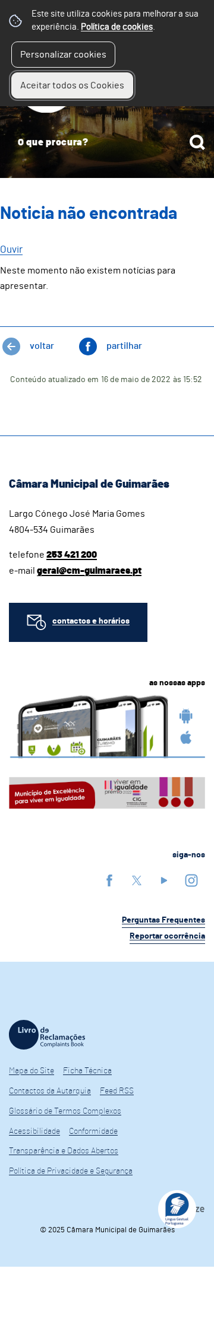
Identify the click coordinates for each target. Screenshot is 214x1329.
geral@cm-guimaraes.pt (89, 571)
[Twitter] (136, 880)
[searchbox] (107, 142)
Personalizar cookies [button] (63, 54)
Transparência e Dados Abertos (63, 1151)
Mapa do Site (31, 1071)
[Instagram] (191, 880)
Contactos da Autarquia (50, 1091)
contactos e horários (91, 621)
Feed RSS (117, 1091)
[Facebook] (109, 880)
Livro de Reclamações (47, 1035)
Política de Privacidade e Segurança (71, 1171)
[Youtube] (164, 880)
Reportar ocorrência (167, 936)
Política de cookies (117, 27)
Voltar (42, 346)
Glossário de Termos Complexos (65, 1111)
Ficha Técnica (87, 1071)
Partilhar (124, 346)
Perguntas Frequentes (163, 920)
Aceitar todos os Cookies (72, 85)
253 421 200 (71, 554)
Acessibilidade (34, 1131)
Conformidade (93, 1131)
